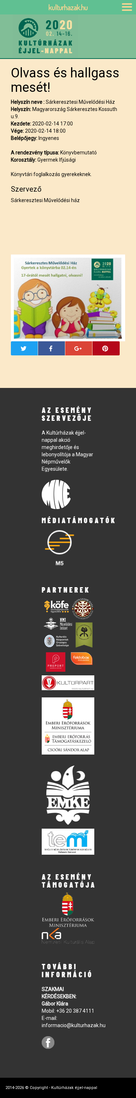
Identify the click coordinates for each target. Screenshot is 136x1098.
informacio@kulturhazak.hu (74, 1025)
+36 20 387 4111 (75, 1011)
